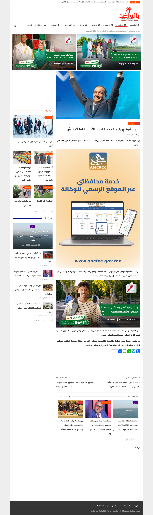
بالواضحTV (49, 118)
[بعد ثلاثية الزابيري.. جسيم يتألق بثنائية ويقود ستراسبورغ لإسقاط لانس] (48, 255)
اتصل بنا (137, 505)
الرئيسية (133, 25)
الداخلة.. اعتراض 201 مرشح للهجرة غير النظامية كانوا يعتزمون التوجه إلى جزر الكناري (94, 2)
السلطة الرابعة (106, 403)
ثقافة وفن (68, 25)
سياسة (120, 25)
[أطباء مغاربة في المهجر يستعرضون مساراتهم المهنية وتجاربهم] (43, 157)
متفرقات (40, 25)
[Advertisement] (56, 13)
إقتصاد (107, 25)
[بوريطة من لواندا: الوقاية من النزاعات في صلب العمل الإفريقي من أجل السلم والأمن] (70, 409)
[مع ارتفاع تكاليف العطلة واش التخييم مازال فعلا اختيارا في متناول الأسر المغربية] (22, 157)
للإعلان (114, 505)
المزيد (29, 25)
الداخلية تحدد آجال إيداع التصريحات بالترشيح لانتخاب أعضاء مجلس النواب (33, 308)
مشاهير (54, 25)
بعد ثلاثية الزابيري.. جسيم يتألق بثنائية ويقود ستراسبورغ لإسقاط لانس (34, 257)
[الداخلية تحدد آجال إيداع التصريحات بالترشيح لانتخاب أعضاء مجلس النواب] (48, 305)
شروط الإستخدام (102, 505)
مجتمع (94, 25)
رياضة (82, 25)
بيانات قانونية (125, 505)
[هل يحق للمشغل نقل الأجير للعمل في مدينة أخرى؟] (33, 126)
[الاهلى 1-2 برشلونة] (43, 191)
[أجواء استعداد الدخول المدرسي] (22, 191)
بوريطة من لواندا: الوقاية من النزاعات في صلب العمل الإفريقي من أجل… (34, 290)
